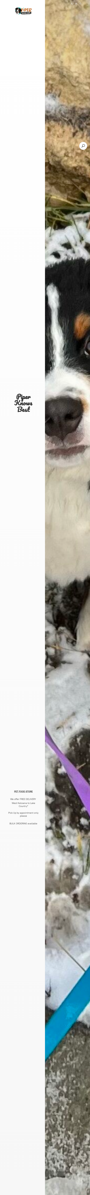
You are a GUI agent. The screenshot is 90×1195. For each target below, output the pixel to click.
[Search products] (83, 146)
